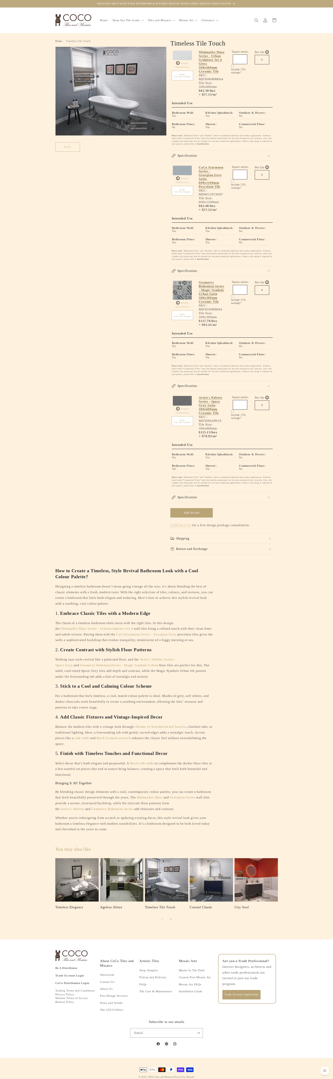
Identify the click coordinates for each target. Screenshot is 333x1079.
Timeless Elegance (69, 907)
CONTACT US (180, 525)
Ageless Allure (111, 907)
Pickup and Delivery (152, 977)
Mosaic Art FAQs (190, 984)
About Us (106, 988)
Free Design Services (114, 995)
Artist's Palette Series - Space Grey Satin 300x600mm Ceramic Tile (210, 405)
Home (58, 41)
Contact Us (107, 981)
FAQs (143, 984)
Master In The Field (192, 970)
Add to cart (192, 512)
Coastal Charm (201, 907)
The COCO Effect (111, 1009)
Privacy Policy (64, 994)
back (67, 146)
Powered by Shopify (184, 1077)
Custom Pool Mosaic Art (195, 977)
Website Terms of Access (71, 998)
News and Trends (111, 1002)
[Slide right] (170, 919)
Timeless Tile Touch (160, 907)
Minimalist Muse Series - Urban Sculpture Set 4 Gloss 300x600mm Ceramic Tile (212, 61)
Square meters (240, 51)
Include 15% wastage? (238, 71)
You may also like (73, 849)
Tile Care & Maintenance (155, 991)
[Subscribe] (198, 1033)
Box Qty (261, 52)
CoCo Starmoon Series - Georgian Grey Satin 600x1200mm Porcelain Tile (211, 177)
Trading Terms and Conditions (75, 990)
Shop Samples (148, 970)
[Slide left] (162, 919)
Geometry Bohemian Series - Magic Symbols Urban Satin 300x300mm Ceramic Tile (211, 292)
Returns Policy (64, 1001)
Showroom (107, 974)
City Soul (242, 907)
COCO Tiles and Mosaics (160, 1077)
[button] (127, 20)
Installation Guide (190, 991)
